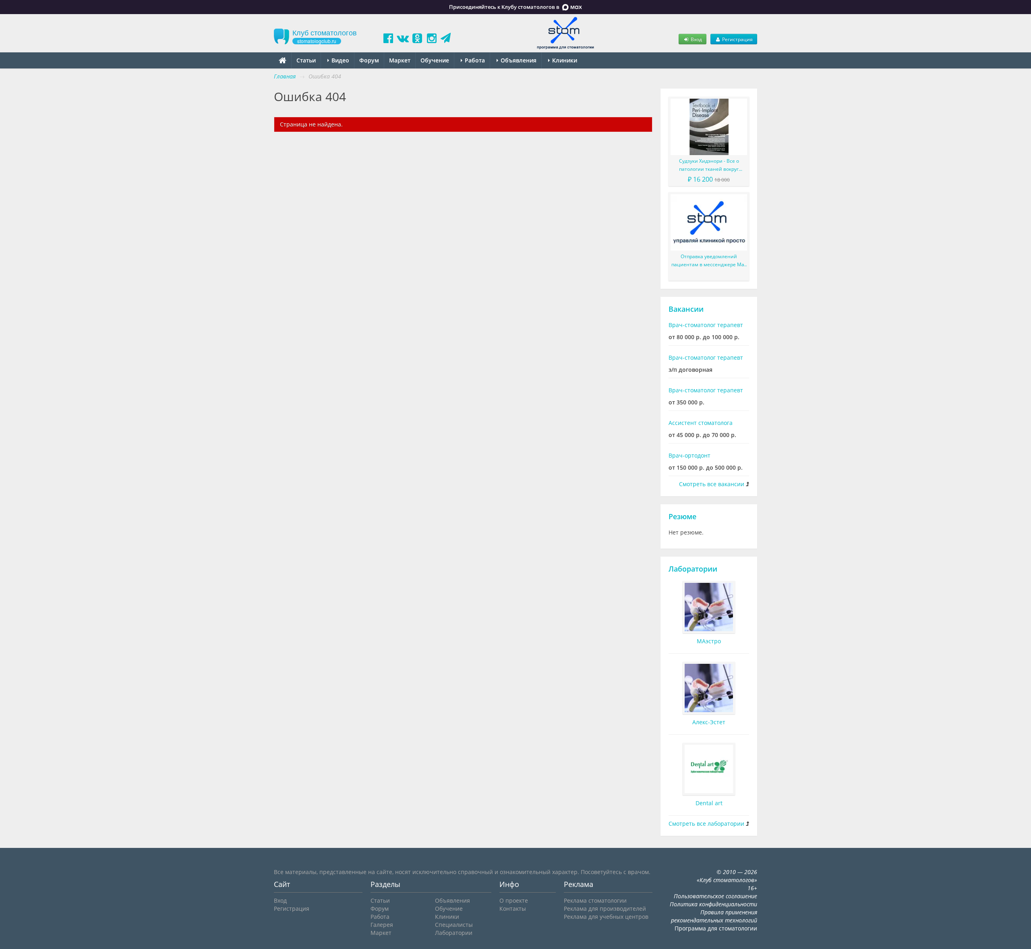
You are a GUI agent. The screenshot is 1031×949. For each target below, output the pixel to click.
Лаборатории (693, 569)
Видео (339, 60)
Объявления (517, 60)
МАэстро (709, 641)
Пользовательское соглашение (715, 896)
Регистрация (737, 39)
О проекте (513, 900)
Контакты (512, 908)
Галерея (382, 924)
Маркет (399, 60)
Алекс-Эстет (708, 722)
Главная (285, 76)
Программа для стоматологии (716, 928)
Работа (474, 60)
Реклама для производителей (605, 908)
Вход (695, 39)
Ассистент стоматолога (701, 423)
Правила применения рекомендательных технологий (714, 916)
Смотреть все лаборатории (706, 823)
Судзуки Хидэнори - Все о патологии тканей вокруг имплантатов (709, 165)
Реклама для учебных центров (606, 916)
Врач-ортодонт (689, 455)
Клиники (564, 60)
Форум (369, 60)
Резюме (682, 516)
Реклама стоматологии (595, 900)
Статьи (306, 60)
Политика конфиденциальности (713, 904)
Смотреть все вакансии (711, 484)
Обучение (434, 60)
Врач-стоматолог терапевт (706, 325)
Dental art (709, 803)
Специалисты (454, 924)
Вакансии (686, 309)
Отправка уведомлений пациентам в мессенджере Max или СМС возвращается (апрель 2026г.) (709, 261)
